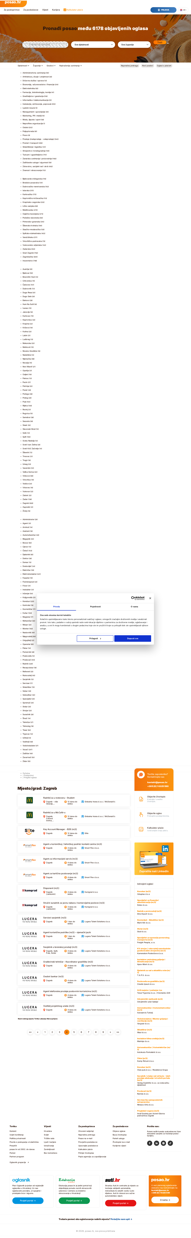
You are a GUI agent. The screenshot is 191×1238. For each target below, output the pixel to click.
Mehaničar (27, 621)
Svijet (46, 1135)
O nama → (165, 1200)
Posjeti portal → (28, 1200)
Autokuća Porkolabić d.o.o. (153, 1049)
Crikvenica (27, 281)
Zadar (25, 499)
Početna (26, 773)
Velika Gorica (28, 472)
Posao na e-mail (85, 1138)
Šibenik (26, 452)
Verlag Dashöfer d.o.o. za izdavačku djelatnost (153, 1080)
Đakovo (26, 300)
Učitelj (25, 738)
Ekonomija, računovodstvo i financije (38, 84)
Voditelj (26, 742)
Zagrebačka (28, 257)
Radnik (26, 664)
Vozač (25, 749)
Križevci (26, 327)
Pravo (25, 135)
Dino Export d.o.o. (149, 912)
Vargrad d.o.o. (152, 1021)
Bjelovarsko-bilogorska (33, 179)
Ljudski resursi (29, 108)
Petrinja (26, 386)
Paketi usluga (118, 1138)
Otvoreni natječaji (86, 1131)
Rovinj (25, 409)
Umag (25, 464)
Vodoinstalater (29, 745)
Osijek (25, 374)
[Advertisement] (37, 1055)
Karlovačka (27, 194)
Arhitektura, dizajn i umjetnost (36, 77)
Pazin (25, 382)
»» (118, 1032)
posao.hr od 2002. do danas (22, 1149)
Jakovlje (26, 312)
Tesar (25, 730)
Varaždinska (28, 237)
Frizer (25, 586)
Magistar (26, 617)
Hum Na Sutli (28, 304)
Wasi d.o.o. (144, 1031)
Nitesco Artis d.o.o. (150, 1102)
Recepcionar (28, 667)
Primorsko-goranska (31, 222)
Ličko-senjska (29, 206)
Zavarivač (27, 757)
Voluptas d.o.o (144, 892)
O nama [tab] (134, 606)
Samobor (26, 417)
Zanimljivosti (49, 1149)
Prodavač (27, 660)
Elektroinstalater (30, 574)
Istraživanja (49, 1146)
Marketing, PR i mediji (32, 116)
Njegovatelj (27, 636)
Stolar (25, 706)
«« (30, 1032)
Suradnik (26, 714)
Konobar (26, 601)
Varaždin (26, 468)
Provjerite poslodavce (87, 1142)
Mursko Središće (30, 351)
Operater (27, 644)
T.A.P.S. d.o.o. (153, 972)
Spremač (26, 703)
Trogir (25, 460)
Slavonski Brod (29, 429)
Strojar (25, 710)
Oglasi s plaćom (164, 65)
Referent (26, 671)
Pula (24, 402)
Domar (25, 562)
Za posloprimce (11, 9)
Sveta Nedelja (29, 441)
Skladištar (27, 687)
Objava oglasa (119, 1131)
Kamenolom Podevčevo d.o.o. (153, 950)
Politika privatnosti (18, 1138)
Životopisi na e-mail (121, 1142)
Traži (159, 42)
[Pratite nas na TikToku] (171, 1144)
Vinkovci (26, 476)
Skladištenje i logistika (32, 147)
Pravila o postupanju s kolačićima (24, 1142)
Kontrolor (27, 605)
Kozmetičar (27, 609)
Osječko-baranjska (31, 214)
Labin (25, 335)
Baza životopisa (120, 1135)
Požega (26, 394)
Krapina (26, 324)
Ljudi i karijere (50, 1142)
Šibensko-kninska (30, 225)
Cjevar (25, 547)
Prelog (25, 398)
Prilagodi (93, 638)
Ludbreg (26, 339)
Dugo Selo (27, 296)
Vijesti (45, 9)
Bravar (25, 543)
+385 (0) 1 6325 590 (158, 786)
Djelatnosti (22, 65)
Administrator (28, 519)
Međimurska (28, 210)
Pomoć (13, 1153)
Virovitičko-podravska (32, 241)
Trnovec (26, 456)
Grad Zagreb (28, 253)
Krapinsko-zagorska (31, 202)
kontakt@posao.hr (157, 782)
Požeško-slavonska (31, 218)
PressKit (13, 1146)
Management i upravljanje (34, 112)
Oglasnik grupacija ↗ (19, 1162)
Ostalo (25, 127)
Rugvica (26, 413)
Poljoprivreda (28, 131)
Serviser (26, 683)
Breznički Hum (29, 277)
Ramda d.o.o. (144, 1092)
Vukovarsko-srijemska (32, 245)
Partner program (17, 1156)
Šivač (25, 718)
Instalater (27, 589)
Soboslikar (27, 695)
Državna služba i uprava (33, 80)
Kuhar (25, 613)
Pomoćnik (27, 652)
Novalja (26, 363)
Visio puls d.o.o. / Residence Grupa (152, 1068)
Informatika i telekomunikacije (36, 100)
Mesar (25, 625)
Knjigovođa (27, 597)
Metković (27, 347)
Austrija (26, 269)
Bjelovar (26, 273)
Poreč (25, 390)
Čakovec (26, 285)
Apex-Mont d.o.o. (151, 961)
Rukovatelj (27, 675)
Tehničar (26, 722)
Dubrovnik (27, 288)
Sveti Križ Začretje (31, 448)
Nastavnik (27, 632)
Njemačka (27, 359)
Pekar (25, 648)
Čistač (25, 550)
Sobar (25, 691)
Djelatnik (26, 554)
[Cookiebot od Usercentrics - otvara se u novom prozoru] (133, 598)
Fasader (26, 578)
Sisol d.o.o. (142, 930)
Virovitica (27, 480)
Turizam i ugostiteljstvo (33, 155)
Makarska (27, 343)
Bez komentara (50, 1153)
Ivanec (25, 308)
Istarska (26, 190)
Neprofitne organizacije (33, 123)
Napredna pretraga (129, 65)
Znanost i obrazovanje (32, 170)
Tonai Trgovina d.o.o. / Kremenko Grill (153, 991)
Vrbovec (26, 487)
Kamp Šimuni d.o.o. (145, 1059)
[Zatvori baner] (150, 598)
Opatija (26, 370)
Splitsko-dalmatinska (32, 233)
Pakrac (26, 378)
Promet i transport (30, 143)
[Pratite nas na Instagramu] (164, 1144)
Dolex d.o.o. (148, 902)
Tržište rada (49, 1138)
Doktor (25, 558)
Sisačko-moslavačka (32, 229)
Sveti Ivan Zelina (30, 444)
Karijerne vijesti (119, 1146)
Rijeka (25, 405)
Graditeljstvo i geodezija (33, 96)
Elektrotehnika (29, 88)
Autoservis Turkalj (153, 1010)
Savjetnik (27, 679)
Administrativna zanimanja (34, 73)
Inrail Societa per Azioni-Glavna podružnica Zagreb (151, 1113)
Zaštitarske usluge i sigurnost (35, 162)
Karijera (56, 9)
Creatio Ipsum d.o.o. (150, 982)
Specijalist (27, 699)
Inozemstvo (28, 261)
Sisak (25, 425)
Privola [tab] (56, 606)
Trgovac (26, 734)
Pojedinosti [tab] (95, 606)
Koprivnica (27, 320)
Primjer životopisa (86, 1153)
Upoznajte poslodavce (88, 1146)
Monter (26, 628)
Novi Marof (27, 366)
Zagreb (26, 503)
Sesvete (26, 421)
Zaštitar (26, 753)
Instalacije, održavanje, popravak (37, 104)
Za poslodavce (30, 9)
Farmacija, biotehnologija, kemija (37, 92)
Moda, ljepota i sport (32, 119)
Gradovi (50, 65)
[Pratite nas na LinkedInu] (157, 1144)
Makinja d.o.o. (150, 1039)
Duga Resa (27, 292)
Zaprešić (26, 507)
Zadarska (27, 249)
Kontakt (13, 1131)
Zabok (25, 495)
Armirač (26, 527)
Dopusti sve (132, 638)
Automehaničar (29, 535)
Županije (37, 65)
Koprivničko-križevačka (33, 198)
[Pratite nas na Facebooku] (150, 1144)
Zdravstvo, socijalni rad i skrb (35, 166)
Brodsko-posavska (31, 183)
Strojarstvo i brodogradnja (34, 151)
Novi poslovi (147, 65)
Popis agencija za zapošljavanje (92, 1156)
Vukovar (26, 491)
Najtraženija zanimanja (69, 65)
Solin (25, 433)
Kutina (25, 331)
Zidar (25, 761)
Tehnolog (27, 726)
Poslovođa (27, 656)
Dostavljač (27, 566)
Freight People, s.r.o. (153, 940)
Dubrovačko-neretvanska (34, 186)
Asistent (26, 531)
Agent (25, 523)
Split (25, 437)
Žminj (25, 511)
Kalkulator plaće (75, 9)
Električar (27, 570)
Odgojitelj (27, 640)
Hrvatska (48, 1131)
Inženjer (26, 593)
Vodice (26, 483)
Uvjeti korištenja (17, 1135)
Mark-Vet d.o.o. (150, 921)
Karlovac (26, 316)
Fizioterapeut (28, 582)
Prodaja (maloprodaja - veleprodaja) (38, 139)
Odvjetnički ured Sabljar (150, 1000)
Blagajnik (27, 539)
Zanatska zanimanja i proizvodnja (37, 158)
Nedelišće (27, 355)
